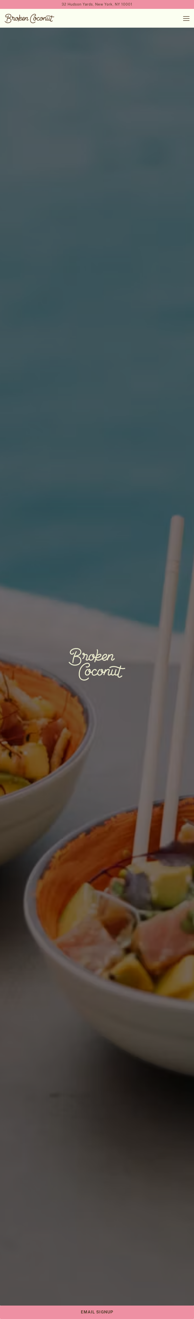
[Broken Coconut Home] (29, 18)
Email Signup (97, 1312)
